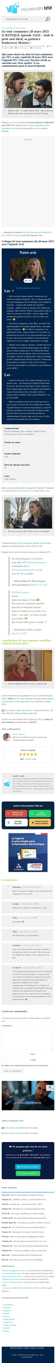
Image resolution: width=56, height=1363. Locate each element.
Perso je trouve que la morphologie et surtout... (27, 1237)
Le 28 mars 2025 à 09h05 (28, 918)
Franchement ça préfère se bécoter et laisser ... (35, 1223)
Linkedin (7, 1328)
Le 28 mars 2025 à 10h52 (32, 968)
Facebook (7, 1308)
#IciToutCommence (37, 562)
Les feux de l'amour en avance (13, 1282)
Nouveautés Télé (7, 28)
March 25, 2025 (19, 633)
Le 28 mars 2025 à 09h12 (31, 945)
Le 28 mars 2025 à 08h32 (31, 887)
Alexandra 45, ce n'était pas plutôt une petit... (29, 1209)
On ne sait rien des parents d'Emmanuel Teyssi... (32, 1246)
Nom (32, 1054)
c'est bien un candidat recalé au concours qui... (30, 1251)
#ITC (25, 562)
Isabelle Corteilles (7, 48)
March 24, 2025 (39, 584)
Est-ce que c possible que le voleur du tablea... (28, 1213)
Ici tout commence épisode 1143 (30, 543)
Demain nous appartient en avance (14, 1271)
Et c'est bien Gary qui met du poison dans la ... (30, 1227)
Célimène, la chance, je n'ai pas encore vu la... (30, 1200)
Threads (6, 1313)
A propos (40, 1348)
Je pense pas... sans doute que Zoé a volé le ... (27, 1204)
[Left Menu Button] (3, 8)
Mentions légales (16, 1348)
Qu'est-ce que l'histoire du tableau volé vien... (28, 1195)
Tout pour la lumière (25, 1288)
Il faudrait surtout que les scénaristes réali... (27, 1255)
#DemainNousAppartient (23, 569)
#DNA (26, 566)
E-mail (33, 1060)
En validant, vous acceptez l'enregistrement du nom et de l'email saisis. (25, 1065)
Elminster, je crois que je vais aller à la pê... (29, 1232)
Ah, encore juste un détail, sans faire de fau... (31, 1218)
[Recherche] (47, 19)
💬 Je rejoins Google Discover (28, 1173)
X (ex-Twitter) (8, 1305)
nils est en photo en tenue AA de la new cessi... (30, 1241)
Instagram (7, 1311)
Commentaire (7, 1026)
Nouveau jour (7, 1288)
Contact (26, 1348)
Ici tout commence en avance (28, 288)
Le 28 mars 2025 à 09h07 (28, 932)
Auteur (33, 1348)
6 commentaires (37, 48)
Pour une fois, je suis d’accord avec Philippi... (27, 1260)
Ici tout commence (20, 28)
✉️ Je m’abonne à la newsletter (28, 1167)
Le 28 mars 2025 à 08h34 (29, 904)
